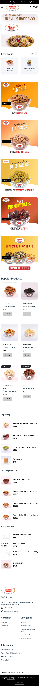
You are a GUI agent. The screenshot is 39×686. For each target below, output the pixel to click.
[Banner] (19, 117)
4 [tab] (20, 44)
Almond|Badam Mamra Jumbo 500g (25, 503)
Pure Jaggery (17, 459)
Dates (24, 385)
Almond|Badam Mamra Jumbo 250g (25, 491)
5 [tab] (22, 44)
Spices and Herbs (29, 68)
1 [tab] (14, 44)
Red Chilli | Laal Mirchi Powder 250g (25, 552)
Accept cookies (19, 682)
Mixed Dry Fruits (7, 344)
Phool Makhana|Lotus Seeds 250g (15, 391)
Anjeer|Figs (6, 303)
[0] (29, 7)
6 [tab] (24, 44)
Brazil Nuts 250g (18, 563)
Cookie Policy (11, 679)
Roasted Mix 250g (19, 543)
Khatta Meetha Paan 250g (22, 534)
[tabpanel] (19, 30)
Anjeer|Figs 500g (9, 306)
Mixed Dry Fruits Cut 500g (12, 347)
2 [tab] (16, 44)
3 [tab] (18, 44)
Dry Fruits (10, 68)
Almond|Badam (27, 344)
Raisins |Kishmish (27, 303)
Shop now (5, 103)
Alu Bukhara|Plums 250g (21, 479)
